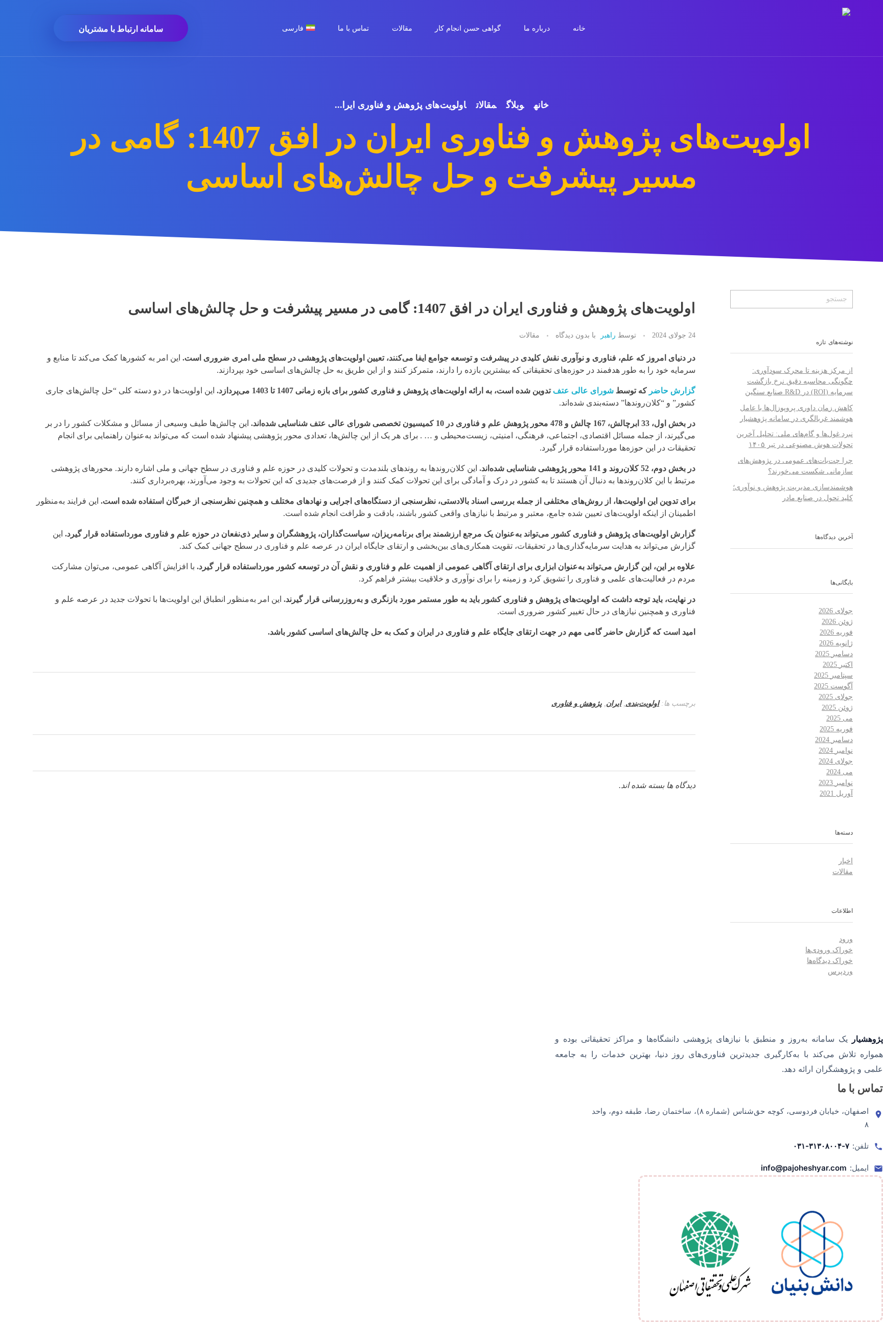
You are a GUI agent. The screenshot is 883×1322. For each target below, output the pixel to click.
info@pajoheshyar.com (804, 1168)
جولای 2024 (836, 761)
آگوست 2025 (833, 686)
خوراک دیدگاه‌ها (830, 961)
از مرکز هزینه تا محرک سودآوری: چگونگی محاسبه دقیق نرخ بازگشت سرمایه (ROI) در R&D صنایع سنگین (799, 381)
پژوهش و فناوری (576, 703)
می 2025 (839, 718)
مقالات (486, 105)
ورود (846, 939)
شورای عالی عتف (583, 390)
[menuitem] (304, 28)
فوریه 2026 (836, 632)
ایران (613, 703)
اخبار (846, 861)
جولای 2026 (836, 611)
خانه (541, 105)
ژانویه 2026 (836, 643)
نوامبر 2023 (836, 783)
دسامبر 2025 (834, 654)
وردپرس (840, 971)
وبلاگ (515, 105)
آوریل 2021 (836, 793)
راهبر (608, 335)
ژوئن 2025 (837, 707)
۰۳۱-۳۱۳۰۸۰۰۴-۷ (821, 1146)
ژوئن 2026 (837, 621)
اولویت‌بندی (642, 703)
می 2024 (839, 772)
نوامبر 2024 (836, 750)
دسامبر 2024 (834, 740)
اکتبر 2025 (838, 664)
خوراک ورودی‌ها (829, 950)
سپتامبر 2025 (833, 675)
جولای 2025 (836, 697)
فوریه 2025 (836, 729)
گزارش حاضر (672, 390)
